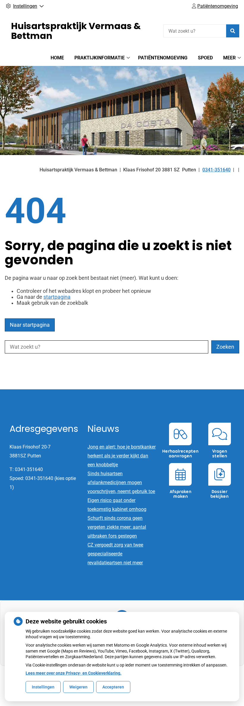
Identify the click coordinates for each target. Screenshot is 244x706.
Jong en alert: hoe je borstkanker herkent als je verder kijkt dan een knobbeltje (121, 455)
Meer (229, 58)
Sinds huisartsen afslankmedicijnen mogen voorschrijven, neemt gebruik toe (121, 482)
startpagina (57, 297)
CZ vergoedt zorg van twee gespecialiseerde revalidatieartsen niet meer (115, 554)
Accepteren (113, 687)
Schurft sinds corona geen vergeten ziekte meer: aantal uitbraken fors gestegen (116, 527)
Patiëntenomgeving (162, 58)
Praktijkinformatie (99, 58)
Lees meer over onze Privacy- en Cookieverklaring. (73, 673)
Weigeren (78, 687)
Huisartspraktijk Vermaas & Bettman (76, 31)
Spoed (205, 58)
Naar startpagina (30, 325)
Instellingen (43, 687)
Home (57, 58)
